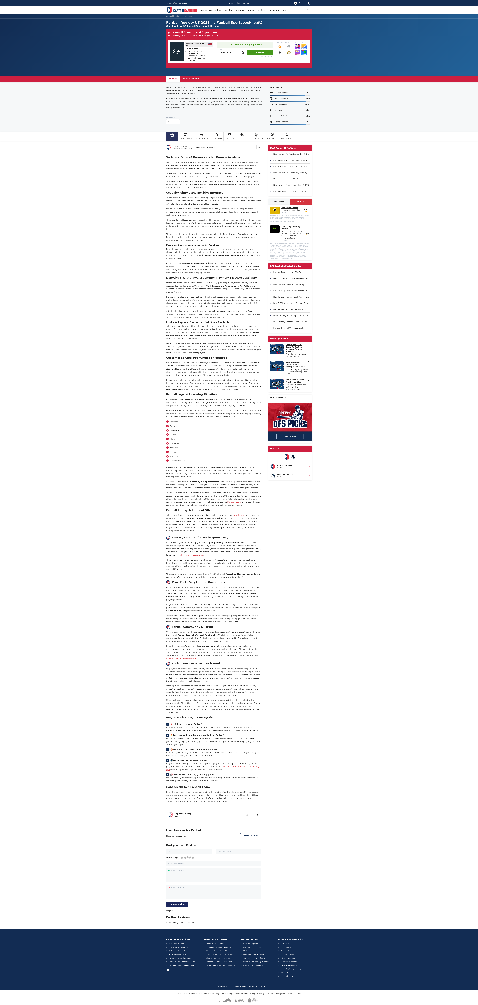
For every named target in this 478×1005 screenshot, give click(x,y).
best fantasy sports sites (192, 555)
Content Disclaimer (289, 954)
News (231, 3)
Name (171, 851)
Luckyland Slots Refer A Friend (218, 947)
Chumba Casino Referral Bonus (218, 951)
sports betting (238, 515)
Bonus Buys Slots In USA (216, 944)
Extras (242, 138)
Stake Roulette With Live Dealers (182, 962)
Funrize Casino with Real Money (182, 965)
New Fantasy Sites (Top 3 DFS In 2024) (291, 185)
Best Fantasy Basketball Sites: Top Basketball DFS (291, 284)
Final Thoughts (272, 138)
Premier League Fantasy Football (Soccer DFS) (291, 315)
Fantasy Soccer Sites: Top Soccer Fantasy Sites (291, 191)
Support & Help (216, 138)
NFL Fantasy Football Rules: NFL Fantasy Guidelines (291, 322)
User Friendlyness (186, 138)
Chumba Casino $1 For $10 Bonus (219, 958)
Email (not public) (225, 851)
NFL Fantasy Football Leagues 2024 (290, 309)
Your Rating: (172, 857)
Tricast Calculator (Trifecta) (254, 958)
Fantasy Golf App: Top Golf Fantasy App (291, 160)
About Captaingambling (291, 969)
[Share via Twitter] (258, 815)
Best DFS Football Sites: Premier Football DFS (291, 303)
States (251, 10)
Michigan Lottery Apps (252, 951)
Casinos (261, 10)
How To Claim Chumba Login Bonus (220, 965)
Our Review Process (289, 962)
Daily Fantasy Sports (256, 138)
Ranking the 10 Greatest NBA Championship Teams (296, 364)
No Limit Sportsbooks (252, 947)
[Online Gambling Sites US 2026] (182, 10)
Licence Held (229, 138)
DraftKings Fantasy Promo (290, 227)
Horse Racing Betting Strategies (256, 962)
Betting (229, 10)
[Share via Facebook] (252, 815)
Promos (246, 3)
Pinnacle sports (234, 502)
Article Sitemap (287, 976)
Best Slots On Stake (176, 944)
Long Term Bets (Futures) (253, 954)
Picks (238, 3)
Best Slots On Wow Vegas (179, 947)
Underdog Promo (289, 208)
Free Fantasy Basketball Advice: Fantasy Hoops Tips (291, 290)
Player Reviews (286, 138)
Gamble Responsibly (289, 965)
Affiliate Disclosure (288, 958)
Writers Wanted (287, 951)
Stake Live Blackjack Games (180, 951)
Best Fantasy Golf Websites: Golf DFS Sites (291, 154)
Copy (243, 52)
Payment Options (202, 138)
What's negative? (178, 887)
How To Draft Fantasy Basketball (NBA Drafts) (291, 297)
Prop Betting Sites (250, 944)
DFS (284, 10)
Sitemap (284, 972)
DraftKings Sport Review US (181, 922)
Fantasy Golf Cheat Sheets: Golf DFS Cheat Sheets (291, 166)
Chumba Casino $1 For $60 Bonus (219, 962)
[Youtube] (295, 3)
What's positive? (177, 870)
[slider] (187, 857)
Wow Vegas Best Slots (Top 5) (180, 958)
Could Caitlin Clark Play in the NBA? (295, 381)
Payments (274, 10)
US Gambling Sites (173, 16)
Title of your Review (176, 863)
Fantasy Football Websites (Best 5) (289, 328)
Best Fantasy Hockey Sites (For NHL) (290, 172)
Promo (172, 138)
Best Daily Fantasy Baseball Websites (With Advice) (291, 278)
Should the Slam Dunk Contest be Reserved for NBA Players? (294, 348)
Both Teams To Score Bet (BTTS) (256, 965)
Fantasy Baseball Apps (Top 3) (287, 272)
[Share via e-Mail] (241, 815)
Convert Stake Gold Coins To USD (219, 954)
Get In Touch (286, 947)
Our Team (285, 944)
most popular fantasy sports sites (181, 658)
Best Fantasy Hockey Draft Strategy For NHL (291, 179)
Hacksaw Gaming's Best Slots (180, 954)
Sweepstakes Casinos (210, 10)
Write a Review (251, 836)
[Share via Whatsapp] (246, 815)
